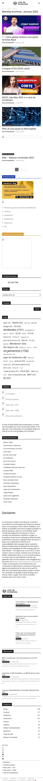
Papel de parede (9, 354)
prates (7, 365)
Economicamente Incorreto (12, 449)
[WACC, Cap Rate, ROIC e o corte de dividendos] (21, 85)
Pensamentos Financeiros (12, 445)
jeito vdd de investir (11, 340)
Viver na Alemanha (17, 375)
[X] (3, 756)
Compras (5, 65)
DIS (17, 326)
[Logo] (20, 3)
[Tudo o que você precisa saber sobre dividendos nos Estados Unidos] (8, 635)
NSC (29, 347)
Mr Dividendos (8, 458)
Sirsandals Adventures (10, 499)
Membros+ (18, 344)
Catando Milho (8, 471)
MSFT (23, 347)
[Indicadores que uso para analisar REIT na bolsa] (8, 618)
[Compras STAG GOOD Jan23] (21, 56)
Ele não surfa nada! (9, 455)
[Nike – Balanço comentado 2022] (21, 145)
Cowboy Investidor (9, 474)
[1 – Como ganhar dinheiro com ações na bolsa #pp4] (21, 25)
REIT (17, 620)
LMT (5, 344)
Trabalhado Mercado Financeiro (14, 467)
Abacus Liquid (8, 442)
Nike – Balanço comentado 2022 (18, 157)
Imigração (25, 337)
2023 (9, 8)
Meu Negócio (10, 347)
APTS (27, 323)
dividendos (13, 330)
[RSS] (3, 752)
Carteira (7, 211)
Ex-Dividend (10, 394)
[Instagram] (3, 750)
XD (5, 227)
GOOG (7, 337)
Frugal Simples (8, 492)
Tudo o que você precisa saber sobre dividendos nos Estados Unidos (26, 635)
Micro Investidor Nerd (10, 480)
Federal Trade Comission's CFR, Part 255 (26, 562)
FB (18, 333)
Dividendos (8, 215)
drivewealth (29, 330)
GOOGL (15, 337)
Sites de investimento (13, 416)
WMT (31, 374)
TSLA (24, 371)
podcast (20, 361)
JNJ (25, 340)
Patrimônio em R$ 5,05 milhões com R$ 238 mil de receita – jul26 (21, 674)
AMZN (17, 323)
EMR (5, 333)
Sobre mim (8, 223)
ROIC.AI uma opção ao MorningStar (19, 129)
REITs (7, 368)
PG (5, 361)
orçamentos (15, 351)
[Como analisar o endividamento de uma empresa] (8, 604)
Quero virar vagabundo (11, 496)
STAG (15, 368)
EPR (11, 333)
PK (11, 361)
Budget (7, 326)
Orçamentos (8, 219)
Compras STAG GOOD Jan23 (16, 68)
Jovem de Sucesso (9, 461)
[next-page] (25, 169)
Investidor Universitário (11, 483)
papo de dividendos (14, 357)
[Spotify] (3, 754)
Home (4, 8)
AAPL (7, 323)
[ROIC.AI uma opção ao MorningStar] (21, 116)
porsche (30, 361)
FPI (30, 333)
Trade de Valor (11, 371)
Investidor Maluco (9, 464)
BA (33, 323)
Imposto (18, 638)
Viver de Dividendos (8, 42)
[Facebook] (3, 747)
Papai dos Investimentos (11, 489)
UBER (34, 371)
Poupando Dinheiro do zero (12, 477)
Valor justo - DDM (12, 410)
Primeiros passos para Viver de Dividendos (20, 208)
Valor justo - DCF (11, 405)
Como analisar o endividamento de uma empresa (27, 603)
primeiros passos (21, 364)
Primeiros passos (7, 33)
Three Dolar (7, 502)
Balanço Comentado (8, 154)
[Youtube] (3, 758)
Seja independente (9, 486)
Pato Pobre (7, 452)
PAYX (31, 358)
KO (31, 340)
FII (24, 333)
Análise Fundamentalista (9, 94)
